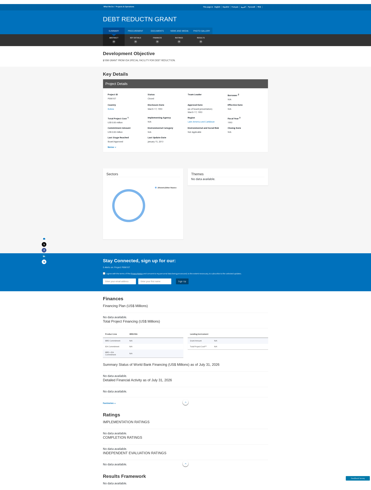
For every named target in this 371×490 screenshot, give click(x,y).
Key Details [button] (135, 38)
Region (191, 117)
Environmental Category (160, 128)
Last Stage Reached (118, 137)
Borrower (233, 95)
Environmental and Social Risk (203, 128)
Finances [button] (157, 38)
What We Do (108, 6)
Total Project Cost (118, 118)
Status (151, 94)
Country (112, 105)
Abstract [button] (113, 38)
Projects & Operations (125, 6)
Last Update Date (157, 137)
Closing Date (234, 128)
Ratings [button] (179, 38)
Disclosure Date (156, 105)
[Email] (44, 239)
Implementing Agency (159, 117)
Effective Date (235, 105)
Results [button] (201, 38)
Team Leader (195, 94)
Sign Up (182, 281)
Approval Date (195, 105)
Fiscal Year (234, 118)
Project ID (113, 94)
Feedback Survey (358, 478)
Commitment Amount (119, 128)
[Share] (44, 250)
